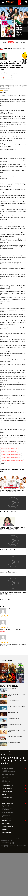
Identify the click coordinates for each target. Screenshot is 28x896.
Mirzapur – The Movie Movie (8, 773)
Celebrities (9, 754)
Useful (4, 829)
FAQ (11, 840)
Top (4, 794)
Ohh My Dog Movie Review (13, 718)
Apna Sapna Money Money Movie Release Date (12, 460)
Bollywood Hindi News (6, 818)
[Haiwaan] (12, 678)
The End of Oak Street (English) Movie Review (17, 706)
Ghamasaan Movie (6, 778)
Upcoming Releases (6, 815)
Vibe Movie (4, 780)
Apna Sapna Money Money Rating (9, 451)
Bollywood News (5, 805)
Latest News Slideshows (7, 813)
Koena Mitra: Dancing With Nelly (8, 511)
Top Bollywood (7, 820)
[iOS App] (13, 843)
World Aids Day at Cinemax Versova (9, 549)
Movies (3, 754)
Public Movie (7, 788)
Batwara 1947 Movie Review (13, 700)
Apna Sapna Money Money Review (9, 448)
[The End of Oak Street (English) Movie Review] (3, 708)
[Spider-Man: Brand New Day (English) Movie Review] (3, 732)
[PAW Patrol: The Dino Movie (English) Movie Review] (3, 696)
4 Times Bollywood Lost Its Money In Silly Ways (12, 490)
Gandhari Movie (5, 770)
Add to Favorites (13, 21)
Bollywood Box (7, 797)
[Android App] (10, 843)
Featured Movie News (6, 806)
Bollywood (7, 826)
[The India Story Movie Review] (3, 744)
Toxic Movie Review (12, 688)
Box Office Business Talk (7, 811)
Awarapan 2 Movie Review (13, 712)
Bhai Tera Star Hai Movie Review (14, 724)
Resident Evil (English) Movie (8, 783)
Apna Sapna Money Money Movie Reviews (11, 454)
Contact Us (24, 838)
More (2, 463)
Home (2, 838)
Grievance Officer (5, 840)
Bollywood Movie (8, 785)
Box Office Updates (6, 809)
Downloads (6, 832)
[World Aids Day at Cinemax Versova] (13, 541)
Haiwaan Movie (5, 777)
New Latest (6, 823)
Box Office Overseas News (7, 812)
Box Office (7, 791)
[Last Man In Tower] (20, 678)
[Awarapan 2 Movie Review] (3, 714)
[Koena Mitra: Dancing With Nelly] (13, 503)
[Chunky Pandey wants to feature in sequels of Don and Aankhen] (13, 583)
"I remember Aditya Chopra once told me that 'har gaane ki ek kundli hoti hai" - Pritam (13, 528)
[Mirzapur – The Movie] (4, 678)
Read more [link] (3, 631)
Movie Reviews (5, 816)
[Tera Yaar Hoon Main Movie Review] (3, 738)
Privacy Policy (12, 838)
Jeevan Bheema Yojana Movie (8, 774)
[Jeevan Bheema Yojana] (12, 668)
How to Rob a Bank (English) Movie (9, 771)
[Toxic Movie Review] (3, 690)
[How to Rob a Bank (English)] (20, 668)
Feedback (18, 838)
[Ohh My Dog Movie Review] (3, 720)
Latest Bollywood (7, 803)
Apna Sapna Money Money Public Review (10, 457)
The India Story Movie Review (14, 742)
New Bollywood (7, 768)
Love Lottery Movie (6, 781)
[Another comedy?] (13, 562)
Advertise (7, 838)
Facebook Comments (5, 599)
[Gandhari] (4, 668)
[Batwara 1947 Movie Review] (3, 702)
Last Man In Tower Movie (7, 775)
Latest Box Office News (7, 808)
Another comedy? (4, 571)
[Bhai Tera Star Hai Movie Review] (3, 726)
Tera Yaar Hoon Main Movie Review (15, 736)
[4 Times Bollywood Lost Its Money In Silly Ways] (13, 482)
